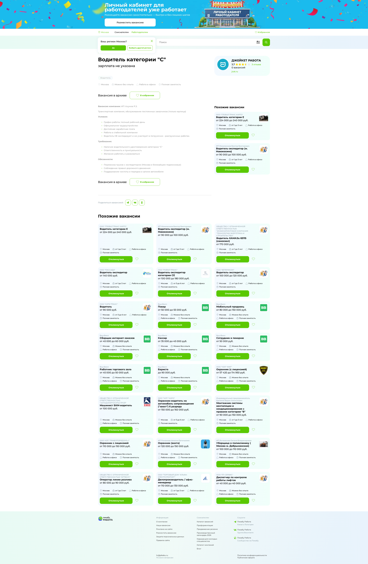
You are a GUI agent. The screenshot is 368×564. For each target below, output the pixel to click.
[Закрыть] (152, 41)
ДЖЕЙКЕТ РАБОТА (246, 60)
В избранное (147, 95)
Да (113, 48)
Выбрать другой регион (140, 48)
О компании (161, 522)
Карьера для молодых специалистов (207, 540)
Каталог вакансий (205, 522)
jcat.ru (235, 71)
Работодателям (140, 32)
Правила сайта (163, 540)
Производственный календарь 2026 (206, 534)
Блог (199, 549)
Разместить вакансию (166, 533)
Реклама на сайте (164, 529)
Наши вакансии (163, 525)
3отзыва (256, 64)
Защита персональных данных (170, 537)
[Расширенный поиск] (258, 42)
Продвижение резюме (207, 529)
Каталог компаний (205, 545)
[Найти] (266, 42)
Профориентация (205, 525)
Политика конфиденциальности (252, 555)
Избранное (264, 32)
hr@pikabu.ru (162, 555)
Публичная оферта (246, 558)
